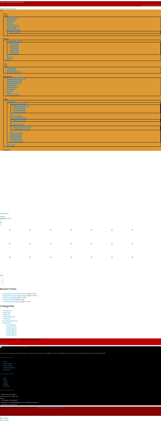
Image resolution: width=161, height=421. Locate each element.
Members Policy (11, 85)
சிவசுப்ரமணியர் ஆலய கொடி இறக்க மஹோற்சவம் (15, 295)
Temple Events (11, 68)
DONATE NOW (4, 344)
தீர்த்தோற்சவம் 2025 (19, 108)
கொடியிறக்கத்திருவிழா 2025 (21, 106)
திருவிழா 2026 (14, 43)
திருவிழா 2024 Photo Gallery (18, 118)
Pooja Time (6, 386)
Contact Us (158, 5)
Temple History (11, 20)
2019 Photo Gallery (16, 139)
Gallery (5, 99)
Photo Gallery (11, 101)
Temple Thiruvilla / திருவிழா (14, 41)
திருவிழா (7, 322)
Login (152, 5)
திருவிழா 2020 (14, 53)
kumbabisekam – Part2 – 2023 (22, 127)
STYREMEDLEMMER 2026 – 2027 (16, 78)
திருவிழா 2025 (14, 45)
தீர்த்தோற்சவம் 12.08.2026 (10, 297)
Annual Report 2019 (12, 87)
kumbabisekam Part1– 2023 (22, 129)
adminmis (2, 216)
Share (1, 275)
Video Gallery (10, 145)
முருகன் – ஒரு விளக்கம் (13, 26)
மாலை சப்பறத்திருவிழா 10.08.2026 (12, 301)
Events (5, 66)
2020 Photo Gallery (16, 137)
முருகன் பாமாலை (11, 28)
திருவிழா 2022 (14, 49)
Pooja (8, 59)
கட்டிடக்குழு (10, 24)
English (6, 418)
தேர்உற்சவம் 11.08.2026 (9, 299)
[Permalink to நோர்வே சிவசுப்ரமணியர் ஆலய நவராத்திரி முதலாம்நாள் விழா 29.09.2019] (55, 210)
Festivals (6, 39)
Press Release (11, 89)
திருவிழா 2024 (14, 47)
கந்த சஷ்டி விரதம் (15, 32)
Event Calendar (11, 70)
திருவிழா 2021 (14, 51)
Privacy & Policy (7, 365)
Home (143, 5)
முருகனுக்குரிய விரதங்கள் (13, 30)
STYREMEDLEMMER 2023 (14, 83)
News (147, 5)
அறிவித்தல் (10, 91)
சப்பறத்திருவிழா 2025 (19, 112)
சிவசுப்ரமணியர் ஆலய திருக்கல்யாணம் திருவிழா (15, 293)
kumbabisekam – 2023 (17, 124)
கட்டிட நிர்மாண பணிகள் (13, 95)
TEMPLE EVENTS (9, 316)
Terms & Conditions (9, 367)
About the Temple (12, 18)
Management (7, 76)
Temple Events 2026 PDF (14, 72)
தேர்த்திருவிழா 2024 (19, 120)
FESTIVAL (9, 57)
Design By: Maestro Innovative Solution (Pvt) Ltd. (50, 407)
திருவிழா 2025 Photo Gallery (18, 103)
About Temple (7, 363)
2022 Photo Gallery (16, 135)
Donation (9, 22)
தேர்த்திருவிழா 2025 (19, 110)
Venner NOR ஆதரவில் (16, 133)
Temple (5, 16)
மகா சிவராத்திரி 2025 (16, 116)
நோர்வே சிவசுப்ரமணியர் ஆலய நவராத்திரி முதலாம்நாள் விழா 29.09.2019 (23, 156)
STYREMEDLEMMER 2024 (14, 81)
